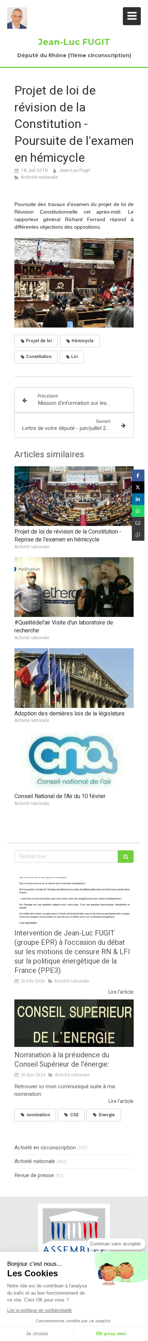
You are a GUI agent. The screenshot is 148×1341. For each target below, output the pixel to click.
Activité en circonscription (45, 1148)
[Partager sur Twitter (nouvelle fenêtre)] (138, 487)
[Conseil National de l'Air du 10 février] (74, 761)
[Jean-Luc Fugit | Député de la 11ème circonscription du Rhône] (17, 18)
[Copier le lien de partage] (138, 535)
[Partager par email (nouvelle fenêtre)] (138, 523)
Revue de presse (34, 1175)
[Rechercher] (126, 856)
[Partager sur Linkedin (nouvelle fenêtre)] (138, 499)
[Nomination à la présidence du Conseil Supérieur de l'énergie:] (74, 1023)
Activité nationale (34, 1161)
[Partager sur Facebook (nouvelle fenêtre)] (138, 475)
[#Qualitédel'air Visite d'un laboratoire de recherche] (74, 587)
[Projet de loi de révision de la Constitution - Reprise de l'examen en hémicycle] (74, 496)
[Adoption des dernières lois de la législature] (74, 678)
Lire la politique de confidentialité (39, 1310)
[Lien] (74, 1236)
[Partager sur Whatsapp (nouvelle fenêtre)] (138, 511)
